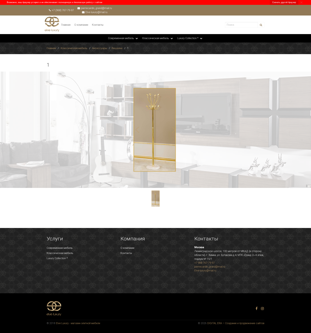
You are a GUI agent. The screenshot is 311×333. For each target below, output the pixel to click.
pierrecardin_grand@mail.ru (96, 8)
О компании (81, 24)
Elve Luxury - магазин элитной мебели (78, 323)
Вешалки (117, 48)
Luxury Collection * (187, 38)
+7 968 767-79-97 (204, 262)
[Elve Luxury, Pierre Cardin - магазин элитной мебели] (52, 30)
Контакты (97, 24)
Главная (65, 24)
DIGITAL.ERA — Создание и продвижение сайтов (235, 323)
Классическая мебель (155, 38)
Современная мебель (121, 38)
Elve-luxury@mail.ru (96, 12)
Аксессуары (99, 48)
